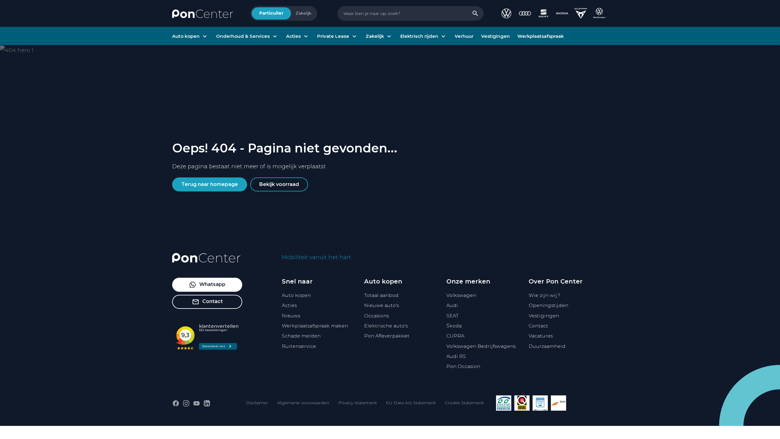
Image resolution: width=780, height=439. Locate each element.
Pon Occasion (463, 366)
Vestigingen (544, 316)
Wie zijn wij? (544, 295)
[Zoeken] (475, 13)
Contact (538, 326)
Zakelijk (303, 13)
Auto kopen (296, 295)
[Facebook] (175, 403)
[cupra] (580, 13)
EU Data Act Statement (411, 402)
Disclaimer (257, 402)
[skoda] (562, 13)
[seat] (543, 13)
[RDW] (558, 403)
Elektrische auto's (386, 326)
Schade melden (301, 336)
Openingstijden (548, 305)
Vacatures (541, 336)
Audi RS (456, 356)
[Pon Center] (202, 13)
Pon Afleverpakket (387, 336)
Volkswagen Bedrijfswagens (481, 346)
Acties (289, 305)
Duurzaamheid (547, 346)
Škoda (454, 326)
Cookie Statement (464, 402)
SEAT (452, 316)
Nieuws (291, 316)
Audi (452, 305)
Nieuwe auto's (381, 305)
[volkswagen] (506, 13)
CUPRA (455, 336)
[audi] (525, 13)
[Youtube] (196, 403)
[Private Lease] (540, 403)
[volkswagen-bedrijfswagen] (599, 13)
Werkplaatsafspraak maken (315, 326)
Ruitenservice (299, 346)
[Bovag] (522, 403)
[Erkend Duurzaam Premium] (503, 403)
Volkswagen (461, 295)
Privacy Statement (357, 402)
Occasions (376, 316)
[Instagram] (186, 403)
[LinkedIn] (207, 403)
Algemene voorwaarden (303, 402)
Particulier (271, 13)
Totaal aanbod (381, 295)
